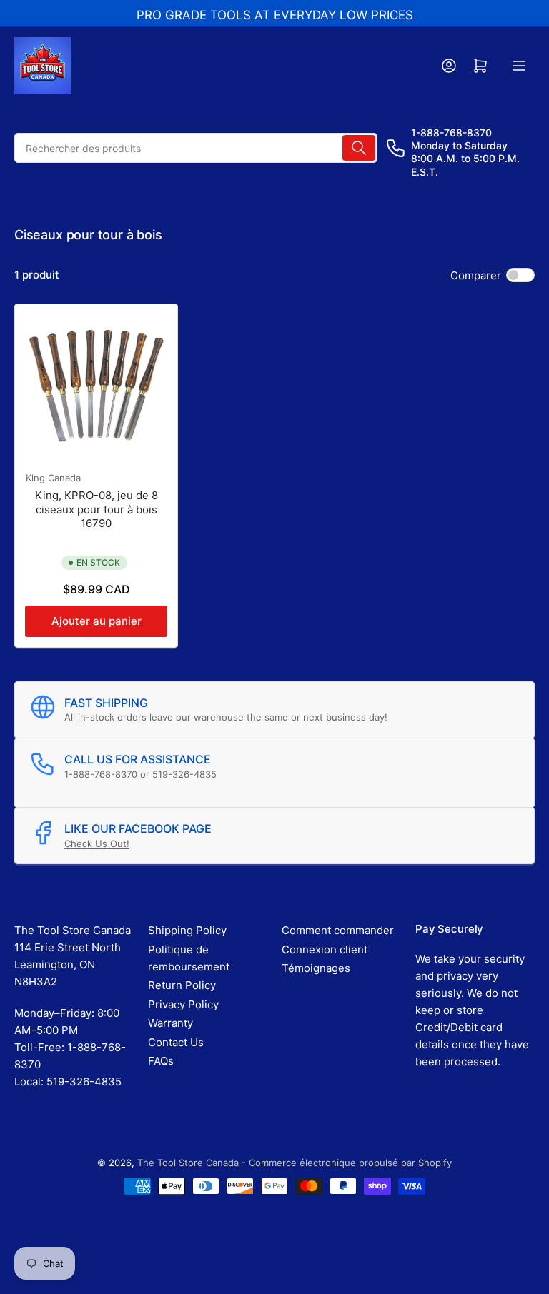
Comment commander (338, 930)
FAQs (161, 1061)
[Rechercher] (359, 148)
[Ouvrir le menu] (519, 65)
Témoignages (316, 968)
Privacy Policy (183, 1004)
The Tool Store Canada (188, 1162)
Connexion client (324, 949)
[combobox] (195, 148)
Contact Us (176, 1042)
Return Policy (182, 985)
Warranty (170, 1023)
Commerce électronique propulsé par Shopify (350, 1162)
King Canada (53, 477)
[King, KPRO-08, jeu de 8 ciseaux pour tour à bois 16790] (96, 385)
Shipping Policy (187, 930)
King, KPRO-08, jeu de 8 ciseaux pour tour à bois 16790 (96, 509)
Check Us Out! (96, 843)
